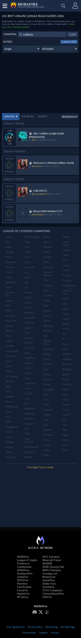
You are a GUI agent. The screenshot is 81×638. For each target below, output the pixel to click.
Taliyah (66, 250)
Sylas (46, 455)
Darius (9, 366)
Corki (9, 361)
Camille (10, 346)
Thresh (66, 270)
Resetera (22, 583)
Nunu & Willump (47, 273)
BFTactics (23, 597)
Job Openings (68, 627)
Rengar (47, 354)
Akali (8, 247)
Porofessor (23, 563)
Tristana (66, 275)
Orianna (47, 285)
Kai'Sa (28, 297)
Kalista (28, 302)
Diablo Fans (49, 583)
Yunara (66, 404)
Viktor (65, 349)
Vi (63, 339)
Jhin (27, 282)
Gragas (10, 441)
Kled (27, 353)
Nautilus (47, 247)
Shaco (46, 399)
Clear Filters (69, 41)
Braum (9, 330)
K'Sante (29, 292)
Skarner (47, 429)
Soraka (47, 445)
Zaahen (66, 414)
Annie (9, 277)
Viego (65, 344)
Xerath (66, 379)
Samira (47, 374)
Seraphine (49, 389)
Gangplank (12, 426)
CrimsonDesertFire (53, 593)
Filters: (7, 41)
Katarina (29, 322)
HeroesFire (23, 593)
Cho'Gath (11, 356)
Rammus (48, 325)
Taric (65, 260)
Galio (9, 421)
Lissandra (30, 383)
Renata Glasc (47, 342)
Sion (45, 419)
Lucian (28, 393)
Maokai (29, 418)
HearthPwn (48, 580)
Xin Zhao (67, 384)
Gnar (8, 437)
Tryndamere (69, 285)
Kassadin (30, 317)
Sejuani (47, 379)
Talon (65, 255)
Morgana (30, 452)
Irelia (27, 252)
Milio (27, 433)
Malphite (29, 408)
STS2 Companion (52, 590)
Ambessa (11, 262)
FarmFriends (24, 587)
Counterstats (24, 566)
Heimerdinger (32, 237)
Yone (65, 394)
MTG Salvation (51, 556)
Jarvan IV (29, 267)
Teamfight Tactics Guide (40, 467)
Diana (9, 371)
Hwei (27, 242)
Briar (8, 336)
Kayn (27, 332)
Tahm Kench (65, 243)
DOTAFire (22, 580)
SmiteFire (22, 576)
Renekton (48, 349)
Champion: (10, 34)
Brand (9, 325)
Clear (72, 34)
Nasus (46, 242)
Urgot (65, 308)
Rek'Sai (47, 330)
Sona (46, 440)
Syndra (66, 237)
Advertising (51, 627)
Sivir (45, 425)
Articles (55, 632)
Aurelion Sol (10, 294)
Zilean (65, 440)
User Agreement (15, 627)
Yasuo (65, 389)
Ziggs (65, 435)
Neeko (47, 252)
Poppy (46, 300)
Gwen (9, 452)
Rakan (46, 320)
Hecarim (10, 457)
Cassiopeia (12, 351)
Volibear (66, 359)
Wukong (66, 369)
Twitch (65, 298)
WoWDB (47, 563)
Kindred (29, 348)
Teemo (66, 265)
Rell (45, 336)
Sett (45, 394)
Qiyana (47, 310)
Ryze (46, 369)
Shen (46, 404)
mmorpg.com (49, 573)
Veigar (65, 324)
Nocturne (48, 267)
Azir (8, 305)
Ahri (8, 242)
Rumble (47, 364)
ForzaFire (22, 590)
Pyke (46, 305)
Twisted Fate (66, 292)
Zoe (64, 445)
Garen (9, 431)
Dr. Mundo (11, 376)
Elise (8, 391)
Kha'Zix (29, 342)
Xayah (65, 374)
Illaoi (27, 247)
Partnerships (29, 632)
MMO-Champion (51, 570)
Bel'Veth (10, 315)
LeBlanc (29, 363)
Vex (64, 334)
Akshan (10, 252)
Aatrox (9, 237)
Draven (10, 381)
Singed (47, 414)
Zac (64, 419)
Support (43, 632)
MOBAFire (23, 556)
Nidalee (47, 257)
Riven (46, 359)
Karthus (29, 312)
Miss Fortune (29, 440)
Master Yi (30, 423)
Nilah (46, 262)
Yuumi (65, 409)
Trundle (66, 280)
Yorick (65, 399)
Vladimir (66, 354)
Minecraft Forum (51, 560)
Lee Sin (29, 368)
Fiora (8, 411)
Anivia (9, 272)
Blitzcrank (11, 320)
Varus (65, 313)
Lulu (27, 398)
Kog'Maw (30, 358)
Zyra (64, 450)
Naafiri (28, 457)
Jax (26, 272)
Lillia (27, 378)
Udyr (65, 303)
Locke (28, 388)
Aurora (10, 300)
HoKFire (47, 597)
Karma (28, 307)
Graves (10, 447)
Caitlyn (9, 340)
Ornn (46, 290)
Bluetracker (48, 576)
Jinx (27, 287)
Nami (46, 237)
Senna (46, 384)
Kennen (29, 338)
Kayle (28, 327)
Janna (28, 262)
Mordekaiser (32, 447)
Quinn (46, 315)
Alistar (9, 257)
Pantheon (48, 295)
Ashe (8, 287)
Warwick (67, 364)
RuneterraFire (24, 573)
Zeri (64, 429)
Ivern (27, 257)
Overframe (48, 587)
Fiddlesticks (12, 406)
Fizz (8, 416)
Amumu (10, 267)
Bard (8, 310)
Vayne (65, 318)
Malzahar (30, 413)
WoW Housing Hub (53, 566)
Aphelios (10, 282)
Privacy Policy (35, 627)
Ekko (8, 386)
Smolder (48, 435)
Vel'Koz (66, 328)
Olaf (45, 280)
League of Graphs (27, 560)
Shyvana (48, 409)
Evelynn (10, 396)
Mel (27, 428)
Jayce (27, 277)
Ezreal (9, 401)
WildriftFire (23, 570)
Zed (64, 425)
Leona (28, 373)
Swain (46, 450)
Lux (27, 403)
